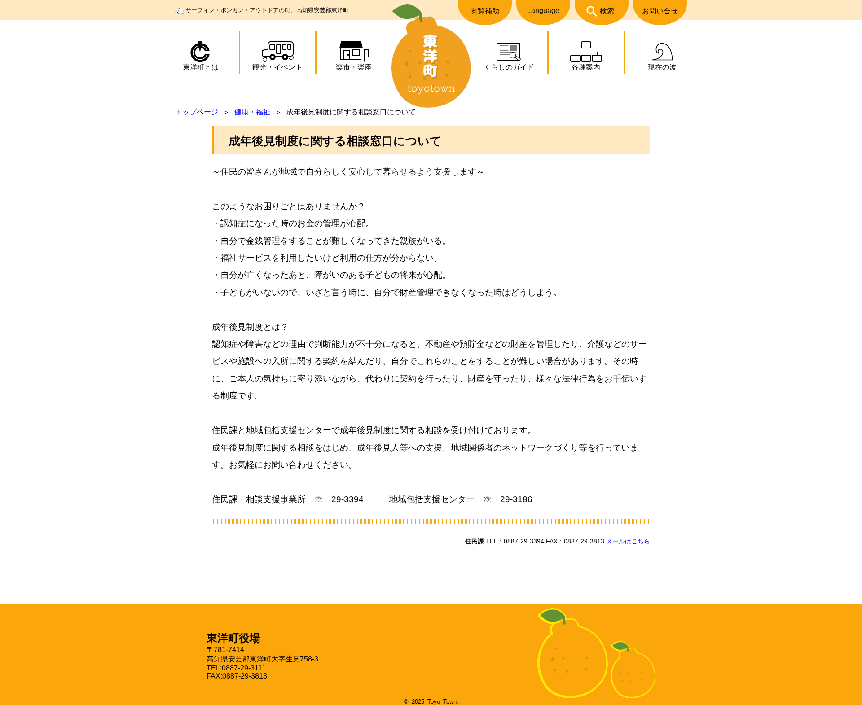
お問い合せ (660, 11)
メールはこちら (628, 541)
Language (543, 10)
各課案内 (586, 67)
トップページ (196, 112)
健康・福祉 (252, 112)
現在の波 (662, 67)
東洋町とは (201, 67)
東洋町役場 (233, 638)
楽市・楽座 (354, 67)
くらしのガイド (509, 67)
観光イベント (277, 67)
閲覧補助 (485, 11)
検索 (607, 11)
